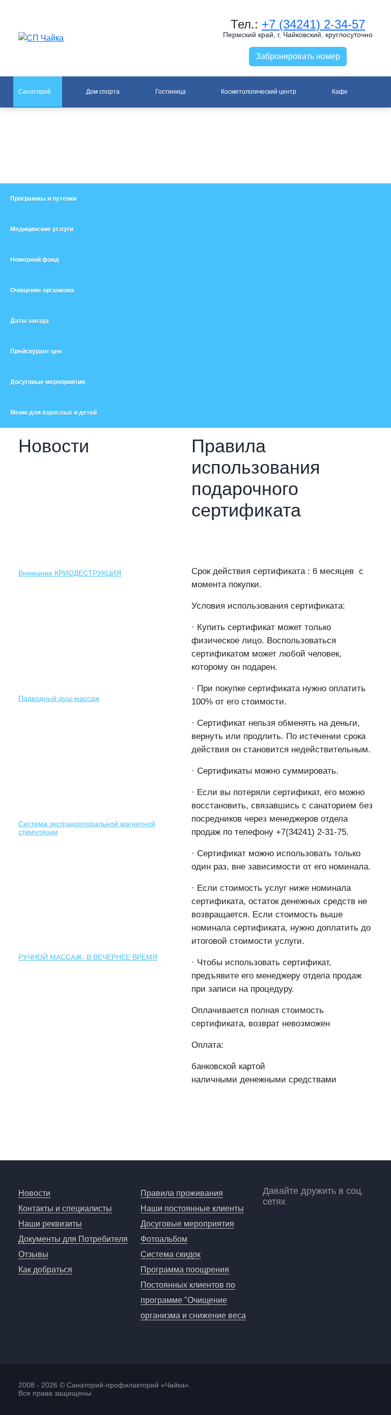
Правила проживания (182, 1193)
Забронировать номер (298, 56)
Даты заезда (29, 320)
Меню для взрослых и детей (53, 412)
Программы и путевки (43, 198)
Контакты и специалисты (65, 1208)
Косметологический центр (258, 91)
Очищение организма (42, 290)
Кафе (340, 91)
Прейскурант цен (36, 351)
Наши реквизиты (50, 1223)
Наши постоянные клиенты (192, 1208)
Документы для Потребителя (73, 1239)
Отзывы (33, 1254)
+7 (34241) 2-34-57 (313, 24)
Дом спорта (103, 91)
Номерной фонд (34, 259)
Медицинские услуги (41, 229)
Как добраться (45, 1269)
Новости (34, 1193)
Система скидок (171, 1254)
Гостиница (170, 91)
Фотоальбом (164, 1239)
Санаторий (34, 91)
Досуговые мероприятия (47, 382)
